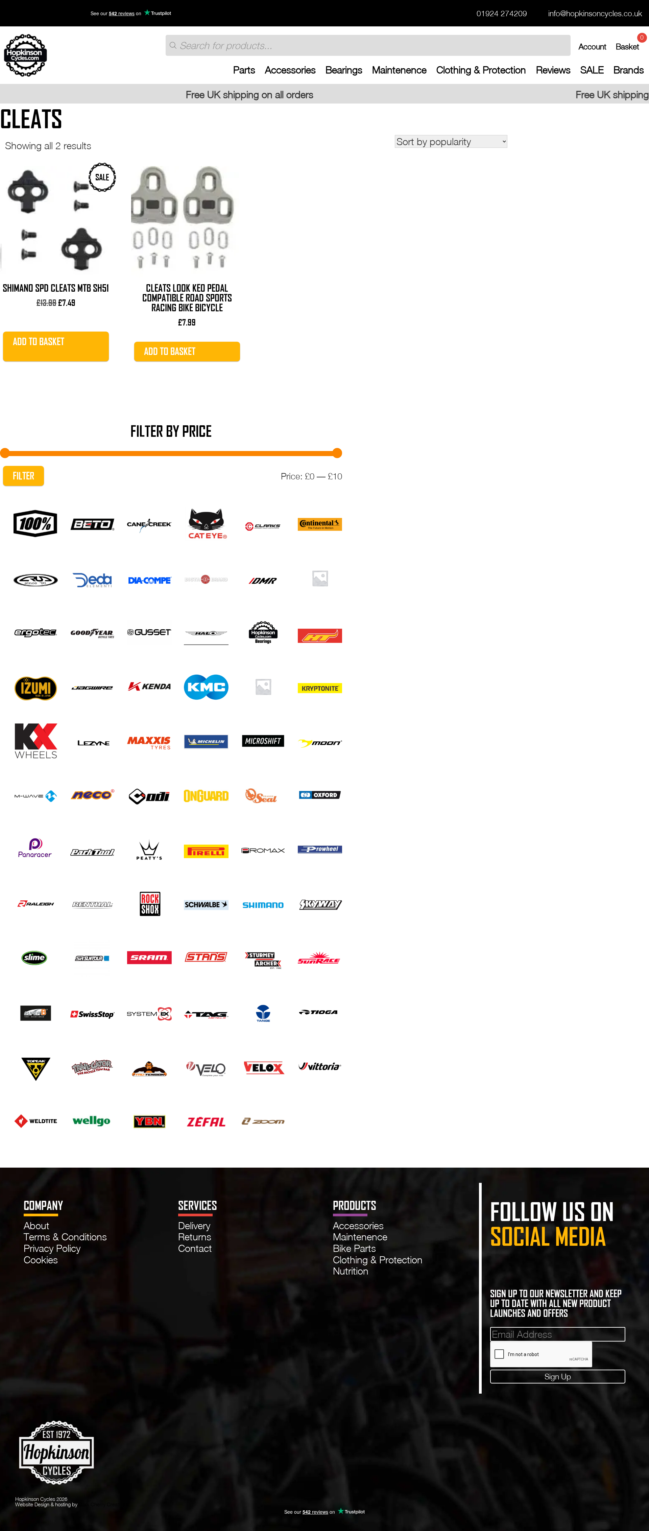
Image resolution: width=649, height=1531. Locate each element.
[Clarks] (263, 522)
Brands (629, 69)
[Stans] (206, 956)
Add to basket (38, 341)
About (36, 1225)
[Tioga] (320, 1011)
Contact (195, 1248)
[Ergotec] (36, 631)
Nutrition (350, 1271)
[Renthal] (92, 902)
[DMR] (263, 577)
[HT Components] (320, 631)
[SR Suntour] (92, 956)
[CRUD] (36, 577)
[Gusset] (149, 631)
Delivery (194, 1225)
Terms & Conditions (65, 1236)
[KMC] (206, 685)
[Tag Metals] (206, 1011)
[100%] (36, 522)
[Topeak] (36, 1065)
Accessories (290, 69)
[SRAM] (149, 956)
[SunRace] (320, 956)
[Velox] (263, 1065)
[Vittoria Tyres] (320, 1065)
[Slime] (36, 956)
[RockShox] (149, 902)
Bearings (344, 69)
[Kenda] (149, 685)
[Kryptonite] (320, 685)
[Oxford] (320, 794)
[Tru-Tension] (149, 1065)
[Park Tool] (92, 848)
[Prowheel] (320, 848)
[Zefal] (206, 1119)
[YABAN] (149, 1119)
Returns (194, 1236)
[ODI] (149, 794)
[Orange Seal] (263, 794)
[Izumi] (36, 685)
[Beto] (92, 522)
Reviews (553, 69)
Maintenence (399, 69)
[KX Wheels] (36, 739)
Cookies (41, 1259)
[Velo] (206, 1065)
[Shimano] (263, 902)
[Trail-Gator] (92, 1065)
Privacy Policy (52, 1248)
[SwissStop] (92, 1011)
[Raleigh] (36, 902)
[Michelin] (206, 739)
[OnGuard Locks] (206, 794)
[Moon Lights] (320, 739)
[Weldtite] (36, 1119)
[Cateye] (206, 522)
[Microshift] (263, 739)
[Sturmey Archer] (263, 956)
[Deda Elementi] (92, 577)
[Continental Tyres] (320, 522)
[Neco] (92, 794)
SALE (592, 69)
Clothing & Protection (481, 69)
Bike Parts (354, 1248)
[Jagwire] (92, 685)
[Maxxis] (149, 739)
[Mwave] (36, 794)
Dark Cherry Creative (102, 1504)
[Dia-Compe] (149, 577)
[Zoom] (263, 1119)
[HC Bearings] (263, 631)
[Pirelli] (206, 848)
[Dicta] (206, 577)
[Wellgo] (92, 1119)
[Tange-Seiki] (263, 1011)
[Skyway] (320, 902)
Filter (23, 475)
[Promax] (263, 848)
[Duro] (320, 577)
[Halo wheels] (206, 631)
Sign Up (558, 1376)
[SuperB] (36, 1011)
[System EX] (149, 1011)
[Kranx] (263, 685)
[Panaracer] (36, 848)
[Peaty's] (149, 848)
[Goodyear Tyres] (92, 631)
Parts (244, 69)
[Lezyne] (92, 739)
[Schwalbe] (206, 902)
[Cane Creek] (149, 522)
